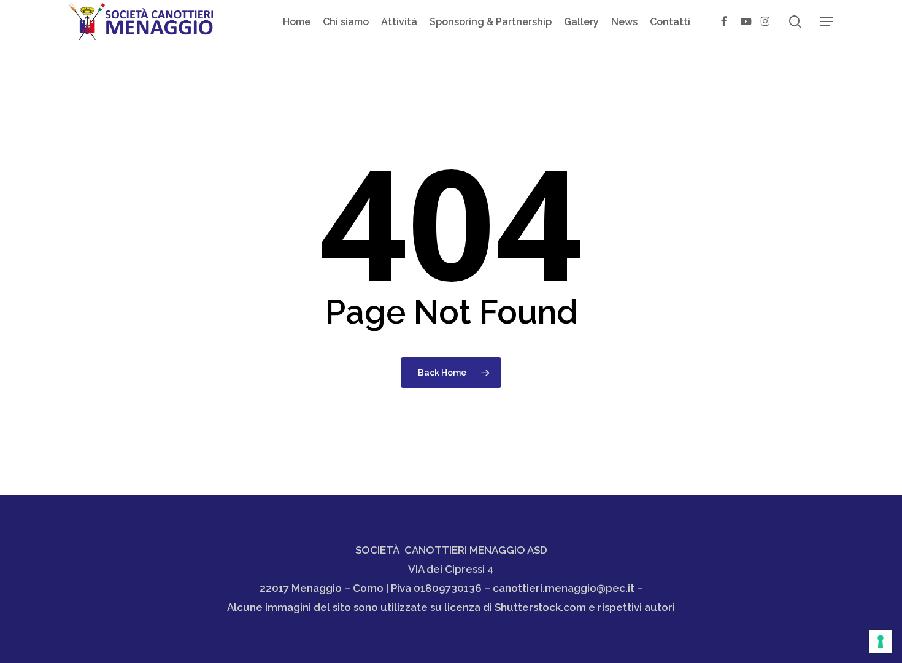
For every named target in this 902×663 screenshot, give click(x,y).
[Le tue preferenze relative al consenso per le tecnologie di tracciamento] (880, 641)
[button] (826, 21)
